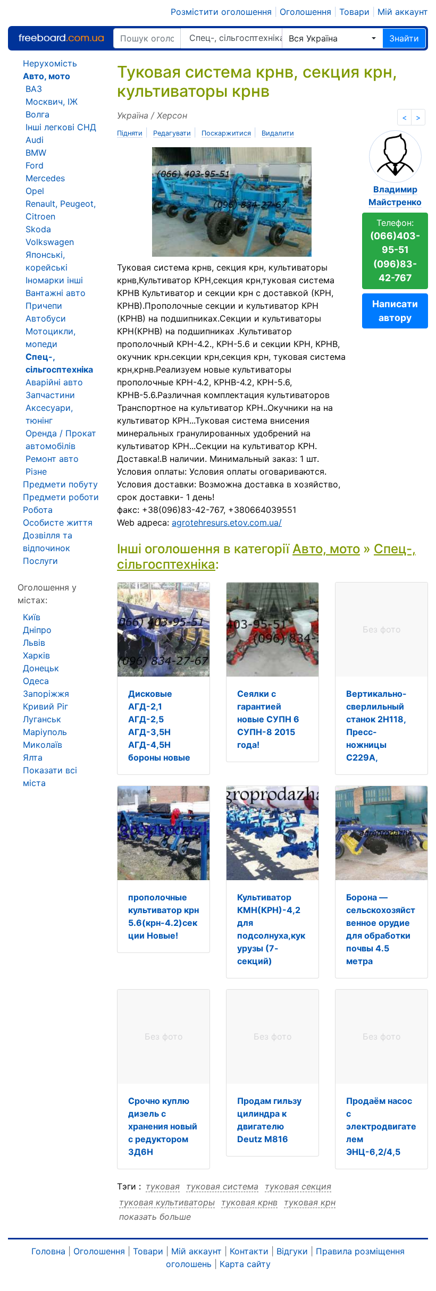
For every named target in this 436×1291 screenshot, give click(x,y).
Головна (48, 1251)
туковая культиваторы (167, 1202)
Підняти (129, 133)
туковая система (222, 1186)
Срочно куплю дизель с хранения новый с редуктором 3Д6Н (162, 1126)
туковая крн (310, 1202)
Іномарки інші (54, 280)
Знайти (404, 38)
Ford (35, 165)
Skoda (38, 229)
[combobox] (332, 38)
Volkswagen (50, 242)
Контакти (249, 1251)
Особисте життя (58, 522)
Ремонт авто (52, 458)
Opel (35, 190)
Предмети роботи (61, 497)
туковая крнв (249, 1202)
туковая (163, 1186)
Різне (36, 471)
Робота (38, 509)
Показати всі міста (50, 776)
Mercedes (45, 178)
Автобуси (46, 318)
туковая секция (298, 1186)
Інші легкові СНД (61, 127)
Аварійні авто (54, 382)
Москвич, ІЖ (52, 101)
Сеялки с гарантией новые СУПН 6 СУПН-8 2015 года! (268, 719)
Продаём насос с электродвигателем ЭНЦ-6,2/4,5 (381, 1126)
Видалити (278, 133)
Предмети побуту (60, 484)
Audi (35, 139)
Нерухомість (50, 63)
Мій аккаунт (403, 11)
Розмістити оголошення (221, 11)
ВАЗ (34, 88)
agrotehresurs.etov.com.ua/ (227, 522)
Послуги (40, 560)
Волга (37, 114)
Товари (354, 11)
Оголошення (305, 11)
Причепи (44, 305)
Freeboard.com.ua (61, 38)
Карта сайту (245, 1264)
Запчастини (50, 395)
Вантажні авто (56, 293)
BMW (36, 152)
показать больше (155, 1216)
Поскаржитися (226, 133)
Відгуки (292, 1251)
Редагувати (172, 133)
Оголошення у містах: (47, 593)
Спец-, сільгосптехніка (235, 37)
